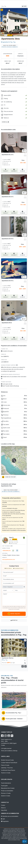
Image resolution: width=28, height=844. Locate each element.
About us (3, 807)
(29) (25, 33)
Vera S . (6, 32)
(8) (25, 192)
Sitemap (15, 750)
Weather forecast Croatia (7, 760)
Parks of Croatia (5, 765)
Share (24, 6)
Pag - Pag (4, 6)
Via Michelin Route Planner (8, 770)
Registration (5, 821)
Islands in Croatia (5, 795)
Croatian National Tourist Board (9, 762)
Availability (14, 171)
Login (3, 818)
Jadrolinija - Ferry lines (7, 767)
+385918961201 (6, 550)
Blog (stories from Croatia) (7, 788)
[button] (14, 460)
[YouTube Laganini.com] (9, 735)
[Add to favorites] (25, 640)
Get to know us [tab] (6, 546)
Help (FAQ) (4, 810)
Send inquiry (15, 613)
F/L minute (22, 171)
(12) (24, 276)
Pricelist (5, 171)
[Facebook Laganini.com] (2, 735)
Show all (5, 122)
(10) (24, 318)
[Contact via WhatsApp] (13, 550)
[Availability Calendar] (25, 663)
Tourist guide (4, 785)
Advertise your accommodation (10, 816)
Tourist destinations (6, 783)
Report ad (14, 620)
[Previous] (4, 648)
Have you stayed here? (10, 46)
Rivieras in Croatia (6, 793)
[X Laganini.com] (12, 735)
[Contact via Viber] (17, 550)
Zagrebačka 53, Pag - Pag (8, 42)
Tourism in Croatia (5, 772)
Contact (3, 805)
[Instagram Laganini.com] (5, 735)
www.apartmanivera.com (8, 559)
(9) (25, 150)
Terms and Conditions (6, 750)
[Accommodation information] (25, 660)
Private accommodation (7, 790)
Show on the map (10, 477)
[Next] (24, 648)
